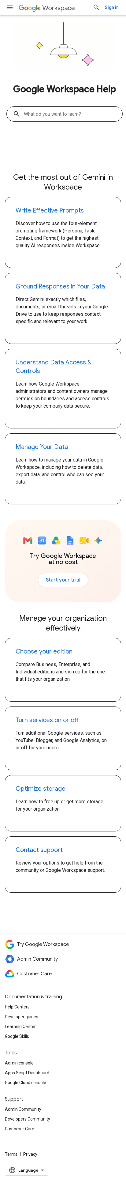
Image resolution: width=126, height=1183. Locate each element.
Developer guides (21, 1016)
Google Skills (17, 1036)
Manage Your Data (42, 447)
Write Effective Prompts (50, 210)
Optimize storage (40, 789)
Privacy (30, 1154)
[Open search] (96, 7)
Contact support (39, 850)
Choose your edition (44, 651)
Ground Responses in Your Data (60, 286)
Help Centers (17, 1006)
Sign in (112, 7)
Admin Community (23, 1109)
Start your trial (63, 580)
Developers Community (27, 1119)
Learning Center (20, 1026)
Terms (11, 1154)
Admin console (19, 1063)
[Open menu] (10, 7)
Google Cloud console (25, 1082)
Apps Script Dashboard (27, 1072)
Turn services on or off (47, 720)
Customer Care (19, 1128)
